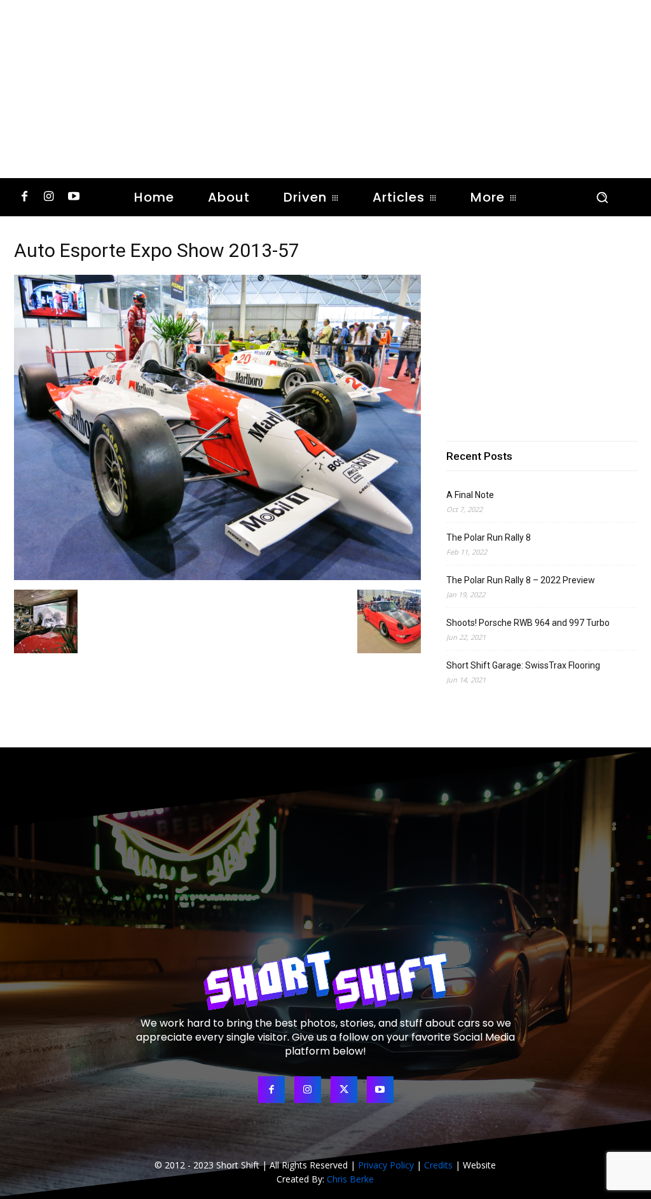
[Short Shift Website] (325, 980)
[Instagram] (49, 197)
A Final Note (470, 495)
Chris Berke (350, 1179)
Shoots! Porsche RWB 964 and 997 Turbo (528, 623)
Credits (438, 1165)
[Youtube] (73, 197)
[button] (602, 197)
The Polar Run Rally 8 (488, 537)
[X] (344, 1089)
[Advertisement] (325, 89)
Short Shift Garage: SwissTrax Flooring (523, 665)
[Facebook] (24, 197)
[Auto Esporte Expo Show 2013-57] (217, 576)
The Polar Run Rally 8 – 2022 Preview (520, 580)
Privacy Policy (386, 1165)
